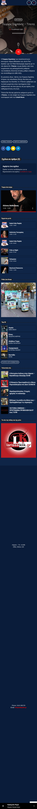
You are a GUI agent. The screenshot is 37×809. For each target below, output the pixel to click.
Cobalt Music (6, 141)
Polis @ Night (13, 250)
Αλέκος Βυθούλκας (11, 205)
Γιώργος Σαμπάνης (20, 141)
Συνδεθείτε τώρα (26, 172)
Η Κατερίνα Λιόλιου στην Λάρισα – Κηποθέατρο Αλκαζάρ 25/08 (22, 374)
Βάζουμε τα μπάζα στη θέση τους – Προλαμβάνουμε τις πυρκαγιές (22, 401)
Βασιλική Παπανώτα (16, 268)
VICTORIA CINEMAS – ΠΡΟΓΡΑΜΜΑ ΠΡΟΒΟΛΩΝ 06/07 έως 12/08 (21, 410)
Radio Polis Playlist (15, 223)
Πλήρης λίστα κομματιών (10, 362)
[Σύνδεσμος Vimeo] (4, 2)
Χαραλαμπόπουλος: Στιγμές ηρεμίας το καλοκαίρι (19, 392)
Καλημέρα (12, 259)
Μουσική (18, 19)
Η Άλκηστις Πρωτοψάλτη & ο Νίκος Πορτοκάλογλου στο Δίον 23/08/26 (22, 383)
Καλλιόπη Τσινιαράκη (16, 232)
